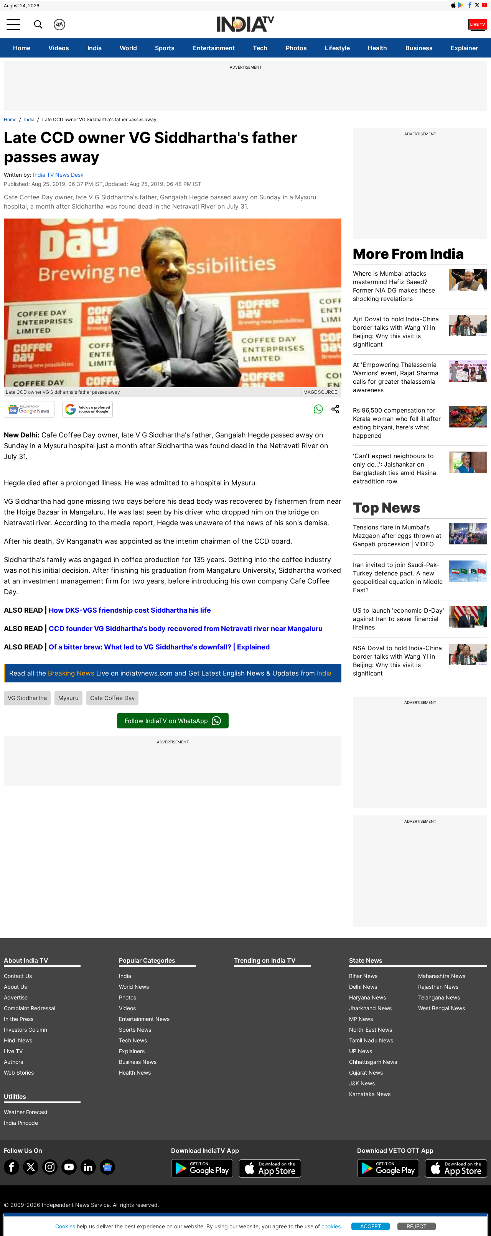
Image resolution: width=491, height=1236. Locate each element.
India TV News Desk (58, 174)
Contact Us (18, 976)
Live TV (13, 1051)
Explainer (464, 48)
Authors (13, 1061)
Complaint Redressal (29, 1008)
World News (134, 986)
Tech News (133, 1040)
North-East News (370, 1029)
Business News (138, 1061)
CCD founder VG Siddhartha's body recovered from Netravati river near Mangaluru (186, 629)
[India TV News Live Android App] (202, 1168)
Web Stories (19, 1072)
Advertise (16, 997)
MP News (361, 1019)
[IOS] (453, 5)
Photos (296, 48)
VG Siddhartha (27, 698)
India (94, 48)
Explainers (132, 1051)
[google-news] (107, 1167)
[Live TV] (477, 24)
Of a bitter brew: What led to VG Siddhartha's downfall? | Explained (159, 647)
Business (419, 48)
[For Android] (388, 1168)
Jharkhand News (370, 1008)
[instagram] (50, 1167)
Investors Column (25, 1029)
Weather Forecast (26, 1112)
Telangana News (439, 997)
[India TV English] (245, 24)
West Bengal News (441, 1008)
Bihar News (363, 976)
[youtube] (69, 1167)
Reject (417, 1226)
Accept (370, 1226)
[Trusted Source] (87, 409)
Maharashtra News (441, 976)
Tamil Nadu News (371, 1040)
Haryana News (367, 997)
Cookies (65, 1226)
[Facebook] (11, 1167)
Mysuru (68, 698)
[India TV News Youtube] (484, 5)
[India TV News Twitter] (477, 5)
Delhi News (363, 986)
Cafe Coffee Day (112, 698)
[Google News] (29, 409)
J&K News (362, 1083)
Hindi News (18, 1040)
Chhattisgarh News (373, 1061)
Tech (260, 48)
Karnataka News (369, 1094)
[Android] (460, 5)
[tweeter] (30, 1167)
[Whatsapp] (318, 409)
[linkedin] (88, 1167)
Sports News (135, 1029)
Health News (135, 1072)
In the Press (18, 1019)
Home (21, 48)
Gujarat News (366, 1072)
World (128, 48)
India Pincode (21, 1122)
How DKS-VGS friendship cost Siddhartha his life (130, 610)
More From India (408, 253)
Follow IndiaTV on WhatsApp (166, 721)
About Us (15, 986)
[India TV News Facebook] (470, 5)
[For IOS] (456, 1168)
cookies (331, 1226)
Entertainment (214, 48)
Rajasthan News (438, 986)
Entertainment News (144, 1019)
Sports (165, 48)
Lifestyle (337, 48)
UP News (360, 1051)
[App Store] (270, 1168)
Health (377, 48)
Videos (58, 48)
